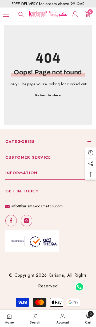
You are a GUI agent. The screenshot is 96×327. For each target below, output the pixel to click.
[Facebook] (11, 220)
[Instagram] (26, 220)
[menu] (6, 14)
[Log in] (75, 14)
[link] (35, 318)
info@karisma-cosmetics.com (37, 206)
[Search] (21, 14)
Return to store (48, 95)
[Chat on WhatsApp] (79, 285)
